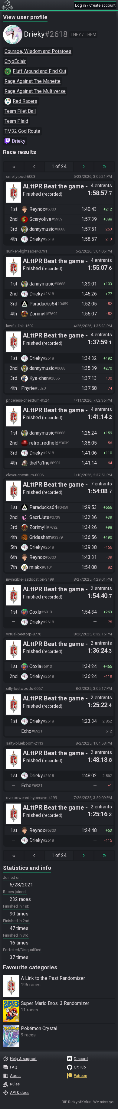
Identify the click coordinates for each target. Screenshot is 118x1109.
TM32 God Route (22, 131)
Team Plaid (16, 121)
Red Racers (25, 101)
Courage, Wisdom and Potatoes (38, 51)
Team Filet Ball (20, 111)
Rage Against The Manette (33, 81)
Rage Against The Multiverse (35, 91)
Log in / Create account (95, 5)
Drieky (18, 141)
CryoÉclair (15, 61)
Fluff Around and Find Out (39, 71)
